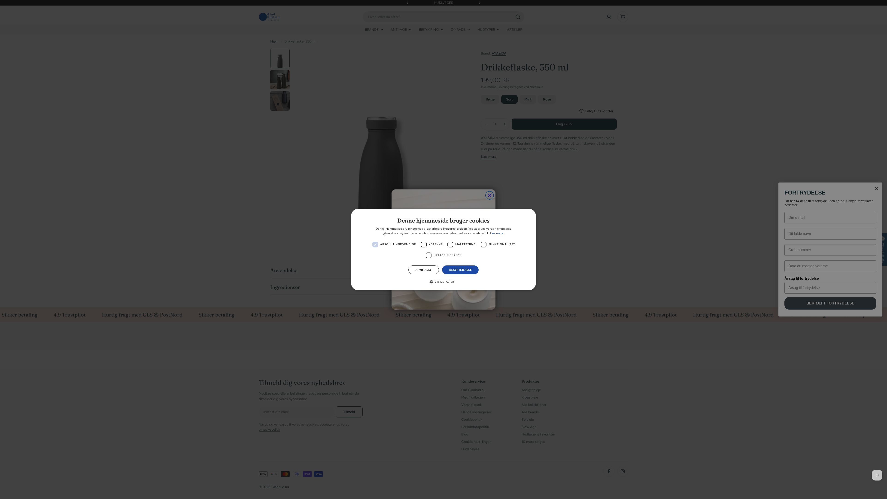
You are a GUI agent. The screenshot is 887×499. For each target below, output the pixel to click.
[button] (443, 281)
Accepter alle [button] (460, 270)
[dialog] (443, 249)
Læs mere (496, 233)
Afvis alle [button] (424, 270)
